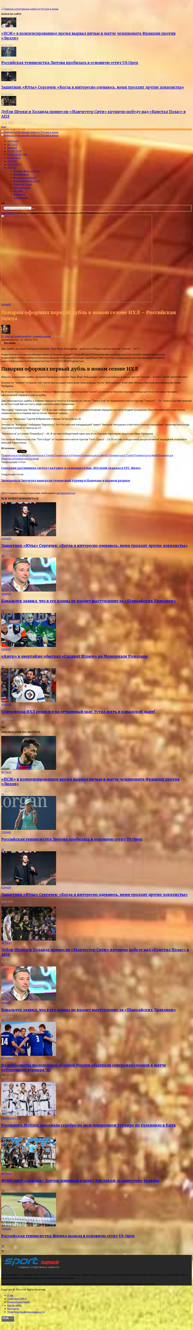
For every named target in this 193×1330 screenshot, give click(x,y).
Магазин (13, 141)
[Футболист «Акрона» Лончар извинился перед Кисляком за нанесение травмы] (28, 1170)
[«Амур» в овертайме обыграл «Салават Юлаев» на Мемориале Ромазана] (28, 646)
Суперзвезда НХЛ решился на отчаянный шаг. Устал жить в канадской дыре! (78, 711)
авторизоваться (65, 493)
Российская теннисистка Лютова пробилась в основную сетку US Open (69, 62)
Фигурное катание (24, 177)
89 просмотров (10, 336)
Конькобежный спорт (26, 181)
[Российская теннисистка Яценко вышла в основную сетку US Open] (28, 1225)
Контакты (13, 1308)
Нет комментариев (39, 336)
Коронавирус (21, 174)
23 (2, 722)
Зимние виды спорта (26, 171)
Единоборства (17, 154)
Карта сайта (14, 1305)
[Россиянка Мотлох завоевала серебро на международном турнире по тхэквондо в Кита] (28, 1115)
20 (2, 849)
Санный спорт (22, 187)
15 (2, 794)
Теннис (12, 161)
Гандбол (18, 191)
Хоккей (12, 147)
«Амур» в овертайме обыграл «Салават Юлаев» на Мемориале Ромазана (74, 656)
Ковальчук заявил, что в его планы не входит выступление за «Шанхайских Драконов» (88, 601)
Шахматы (19, 194)
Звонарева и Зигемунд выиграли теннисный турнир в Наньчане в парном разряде (65, 480)
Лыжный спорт (22, 184)
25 (2, 556)
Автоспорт (14, 164)
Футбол (12, 144)
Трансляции (20, 197)
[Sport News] (29, 9)
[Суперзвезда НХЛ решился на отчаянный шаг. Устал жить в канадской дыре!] (28, 701)
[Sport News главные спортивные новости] (31, 1268)
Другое (12, 167)
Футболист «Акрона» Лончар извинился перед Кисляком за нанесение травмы (80, 1180)
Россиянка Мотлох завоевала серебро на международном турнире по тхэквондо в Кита (88, 1125)
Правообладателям (18, 1302)
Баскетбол (14, 151)
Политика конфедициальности (26, 1312)
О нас (10, 1295)
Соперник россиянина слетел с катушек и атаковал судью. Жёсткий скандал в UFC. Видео (71, 468)
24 (2, 1135)
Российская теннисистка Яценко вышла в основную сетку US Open (68, 1236)
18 (2, 1246)
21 (2, 965)
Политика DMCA (17, 1298)
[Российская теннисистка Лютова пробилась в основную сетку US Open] (8, 55)
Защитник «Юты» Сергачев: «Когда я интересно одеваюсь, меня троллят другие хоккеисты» (92, 87)
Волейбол (14, 157)
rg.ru (18, 448)
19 (2, 611)
